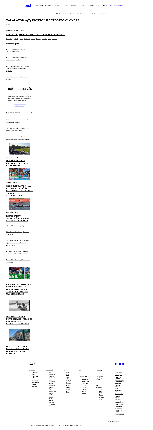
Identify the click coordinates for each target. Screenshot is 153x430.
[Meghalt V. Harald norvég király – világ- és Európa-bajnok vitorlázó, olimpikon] (19, 310)
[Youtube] (123, 364)
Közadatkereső (119, 400)
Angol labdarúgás (52, 373)
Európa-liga (52, 391)
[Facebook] (120, 364)
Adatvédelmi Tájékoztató (118, 407)
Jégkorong (85, 383)
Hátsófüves (35, 380)
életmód (44, 39)
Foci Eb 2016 (51, 397)
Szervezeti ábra (119, 394)
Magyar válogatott (34, 385)
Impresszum (118, 372)
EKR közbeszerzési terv (118, 390)
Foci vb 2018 (51, 394)
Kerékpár (68, 381)
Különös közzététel (117, 397)
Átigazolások (35, 382)
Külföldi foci (49, 370)
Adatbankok (39, 5)
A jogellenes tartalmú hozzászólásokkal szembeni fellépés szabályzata (119, 380)
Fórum (101, 395)
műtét (21, 39)
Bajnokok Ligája (52, 388)
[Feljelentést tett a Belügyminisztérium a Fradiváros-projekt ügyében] (19, 340)
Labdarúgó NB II (35, 377)
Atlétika (68, 372)
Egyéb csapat (84, 392)
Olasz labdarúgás (52, 380)
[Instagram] (116, 364)
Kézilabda (85, 379)
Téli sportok (68, 392)
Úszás (67, 375)
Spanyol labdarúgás (52, 377)
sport (49, 39)
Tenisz (68, 385)
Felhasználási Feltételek (118, 411)
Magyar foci (32, 370)
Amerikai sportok (84, 386)
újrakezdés (27, 39)
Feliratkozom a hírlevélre (20, 105)
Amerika (73, 5)
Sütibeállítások (120, 414)
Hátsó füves (94, 13)
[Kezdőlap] (28, 5)
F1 (78, 5)
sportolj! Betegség (36, 39)
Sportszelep (99, 370)
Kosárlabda (85, 381)
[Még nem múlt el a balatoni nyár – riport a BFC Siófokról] (19, 154)
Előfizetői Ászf (119, 404)
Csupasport (87, 13)
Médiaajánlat (118, 375)
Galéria (97, 5)
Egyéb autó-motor (100, 391)
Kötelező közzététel (117, 385)
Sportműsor (72, 13)
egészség (16, 39)
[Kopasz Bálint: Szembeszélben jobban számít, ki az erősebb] (19, 209)
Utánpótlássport (102, 13)
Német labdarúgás (52, 384)
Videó (100, 399)
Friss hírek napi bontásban (62, 13)
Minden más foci (51, 401)
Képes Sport (80, 13)
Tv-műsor (101, 397)
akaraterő (54, 39)
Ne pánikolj (9, 39)
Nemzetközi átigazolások (52, 405)
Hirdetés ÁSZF (119, 402)
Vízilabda (8, 182)
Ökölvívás (68, 383)
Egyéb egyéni (68, 388)
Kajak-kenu (9, 212)
